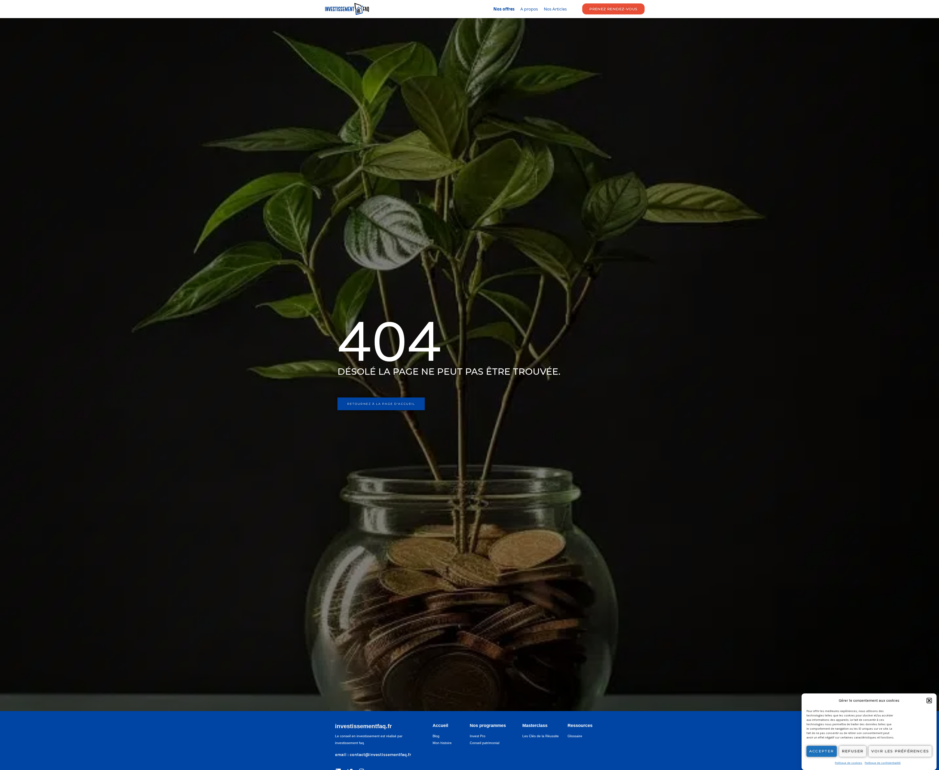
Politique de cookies (848, 763)
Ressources (580, 725)
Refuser (852, 751)
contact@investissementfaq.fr (380, 754)
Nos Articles (555, 9)
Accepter (821, 751)
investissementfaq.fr (363, 726)
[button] (929, 700)
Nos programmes (488, 725)
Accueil (440, 725)
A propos (529, 9)
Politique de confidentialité (883, 763)
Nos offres (503, 9)
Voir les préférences (900, 751)
